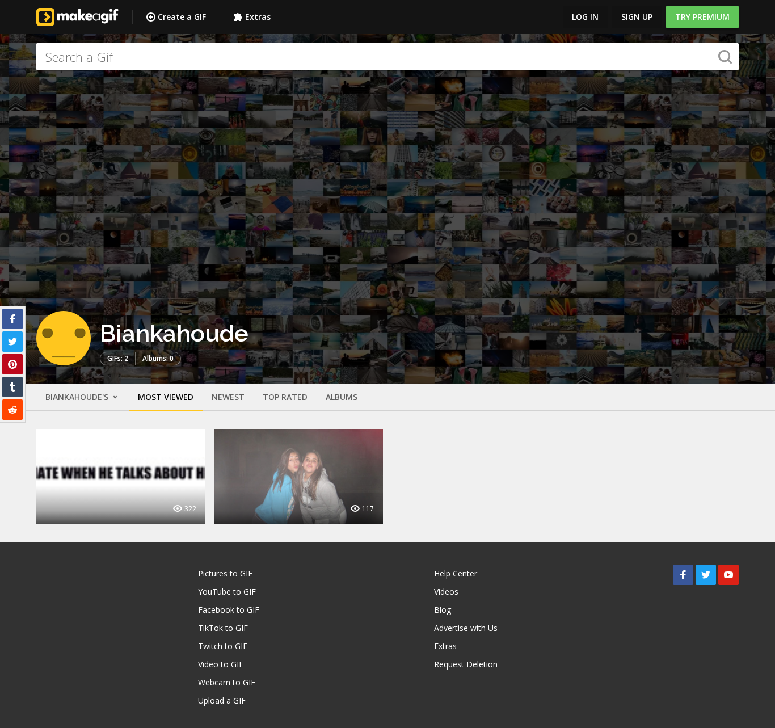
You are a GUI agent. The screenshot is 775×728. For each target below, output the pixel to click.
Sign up (636, 16)
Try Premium (702, 16)
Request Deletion (466, 664)
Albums (341, 397)
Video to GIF (220, 664)
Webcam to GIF (226, 682)
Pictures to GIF (225, 573)
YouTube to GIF (227, 591)
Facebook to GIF (228, 609)
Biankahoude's (78, 397)
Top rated (285, 397)
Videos (446, 591)
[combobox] (387, 56)
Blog (442, 609)
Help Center (455, 573)
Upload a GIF (222, 700)
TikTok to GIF (223, 627)
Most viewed (165, 397)
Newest (228, 397)
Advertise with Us (466, 627)
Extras (258, 16)
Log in (585, 16)
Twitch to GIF (222, 646)
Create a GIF (182, 16)
